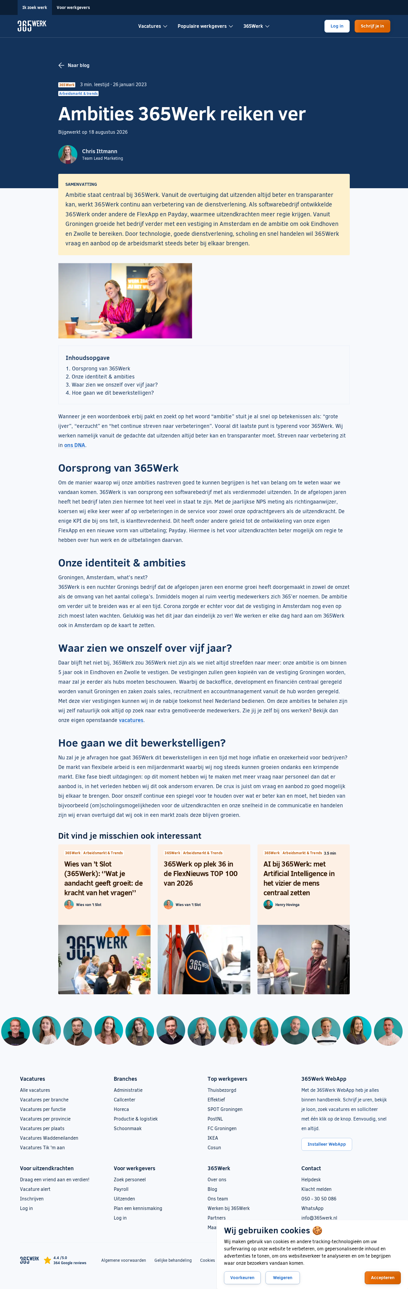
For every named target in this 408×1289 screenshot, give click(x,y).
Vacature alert (35, 1189)
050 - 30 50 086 (318, 1198)
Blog (212, 1189)
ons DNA (74, 445)
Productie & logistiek (136, 1118)
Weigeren (282, 1277)
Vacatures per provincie (45, 1118)
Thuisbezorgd (222, 1090)
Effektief (216, 1099)
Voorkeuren (242, 1277)
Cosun (214, 1147)
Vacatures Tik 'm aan (42, 1147)
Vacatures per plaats (42, 1128)
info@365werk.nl (319, 1217)
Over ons (217, 1179)
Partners (217, 1217)
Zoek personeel (130, 1179)
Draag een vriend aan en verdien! (54, 1179)
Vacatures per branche (44, 1099)
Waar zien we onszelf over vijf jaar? (115, 384)
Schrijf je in (372, 26)
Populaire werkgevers (202, 26)
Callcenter (124, 1099)
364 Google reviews (69, 1262)
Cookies (207, 1260)
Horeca (121, 1109)
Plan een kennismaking (138, 1208)
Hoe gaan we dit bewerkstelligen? (113, 392)
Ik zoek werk (34, 7)
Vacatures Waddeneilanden (49, 1138)
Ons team (218, 1198)
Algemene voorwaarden (123, 1260)
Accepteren (383, 1277)
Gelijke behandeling (173, 1260)
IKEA (213, 1138)
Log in (337, 26)
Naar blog (79, 65)
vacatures (131, 719)
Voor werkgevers (73, 7)
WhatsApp (312, 1208)
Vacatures (149, 26)
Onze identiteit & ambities (103, 376)
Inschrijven (32, 1198)
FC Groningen (222, 1128)
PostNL (215, 1118)
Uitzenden (124, 1198)
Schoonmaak (128, 1128)
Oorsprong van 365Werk (101, 368)
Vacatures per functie (43, 1109)
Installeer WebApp (327, 1144)
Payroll (121, 1189)
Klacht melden (316, 1189)
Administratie (128, 1090)
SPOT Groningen (225, 1109)
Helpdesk (311, 1179)
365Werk (253, 26)
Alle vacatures (35, 1090)
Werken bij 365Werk (229, 1208)
